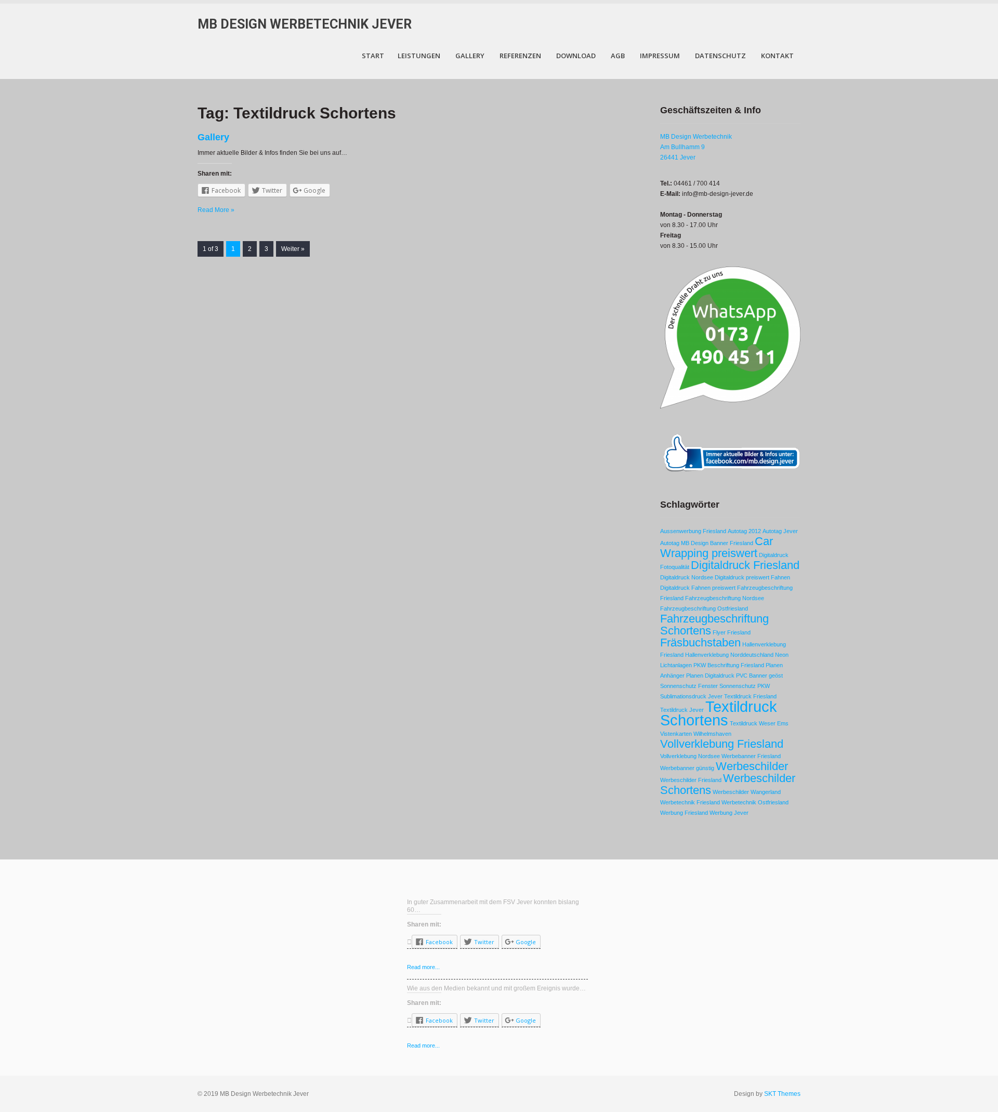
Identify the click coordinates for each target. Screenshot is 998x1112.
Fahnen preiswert (713, 588)
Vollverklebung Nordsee (690, 756)
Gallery (469, 55)
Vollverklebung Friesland (721, 743)
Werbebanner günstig (687, 768)
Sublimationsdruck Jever (691, 696)
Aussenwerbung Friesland (693, 531)
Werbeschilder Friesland (690, 780)
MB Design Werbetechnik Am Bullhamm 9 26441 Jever (696, 147)
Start (373, 55)
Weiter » (293, 249)
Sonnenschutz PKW (744, 686)
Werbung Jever (729, 813)
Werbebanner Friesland (751, 756)
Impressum (660, 55)
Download (576, 55)
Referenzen (520, 55)
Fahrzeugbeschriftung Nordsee (724, 598)
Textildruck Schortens (718, 713)
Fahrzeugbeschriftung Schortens (714, 624)
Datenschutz (720, 55)
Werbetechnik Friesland (690, 802)
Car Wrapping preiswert (716, 547)
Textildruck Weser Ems (759, 723)
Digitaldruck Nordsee (686, 577)
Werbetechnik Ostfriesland (755, 802)
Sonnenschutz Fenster (689, 686)
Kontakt (777, 55)
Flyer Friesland (732, 632)
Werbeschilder (752, 766)
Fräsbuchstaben (700, 642)
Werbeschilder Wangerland (747, 792)
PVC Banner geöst (759, 675)
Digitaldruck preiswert (742, 577)
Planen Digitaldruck (710, 675)
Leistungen (419, 55)
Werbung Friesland (684, 813)
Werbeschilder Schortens (727, 784)
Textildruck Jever (682, 710)
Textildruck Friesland (750, 696)
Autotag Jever (780, 531)
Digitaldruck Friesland (745, 565)
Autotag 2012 (744, 531)
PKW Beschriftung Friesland (728, 665)
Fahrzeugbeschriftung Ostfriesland (704, 608)
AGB (618, 55)
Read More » (216, 210)
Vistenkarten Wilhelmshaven (695, 734)
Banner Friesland (731, 543)
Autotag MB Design (684, 543)
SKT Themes (782, 1093)
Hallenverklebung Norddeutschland (729, 655)
